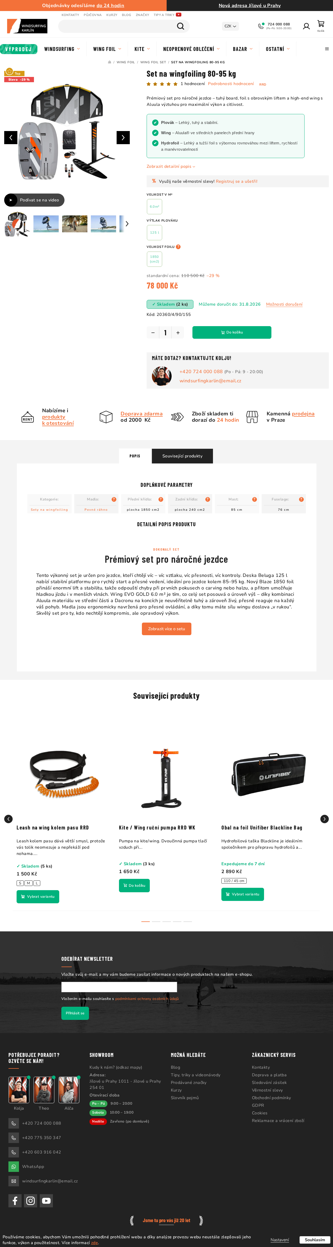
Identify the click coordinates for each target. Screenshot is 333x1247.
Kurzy (111, 15)
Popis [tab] (135, 455)
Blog (126, 15)
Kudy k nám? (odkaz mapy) (116, 1067)
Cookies (260, 1113)
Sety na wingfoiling (49, 510)
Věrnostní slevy (267, 1090)
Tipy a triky (164, 15)
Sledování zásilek (269, 1083)
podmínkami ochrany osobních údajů (147, 998)
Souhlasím (315, 1240)
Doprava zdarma (142, 413)
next (324, 819)
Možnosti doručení (284, 304)
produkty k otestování (58, 420)
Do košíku (234, 332)
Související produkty (182, 456)
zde (94, 1243)
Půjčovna (93, 15)
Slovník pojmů (185, 1098)
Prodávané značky (189, 1083)
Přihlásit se (75, 1013)
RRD (262, 84)
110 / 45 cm (234, 880)
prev (8, 819)
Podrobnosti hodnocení (231, 84)
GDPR (258, 1105)
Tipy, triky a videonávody (196, 1075)
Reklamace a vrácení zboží (278, 1121)
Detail (38, 896)
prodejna (303, 413)
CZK (228, 26)
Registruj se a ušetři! (237, 181)
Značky (142, 15)
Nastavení (280, 1240)
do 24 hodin (110, 5)
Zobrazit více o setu (166, 629)
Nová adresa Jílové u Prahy (250, 5)
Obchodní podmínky (271, 1098)
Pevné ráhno (96, 510)
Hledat (180, 26)
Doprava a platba (269, 1075)
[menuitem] (19, 49)
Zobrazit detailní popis (169, 166)
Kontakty (70, 15)
